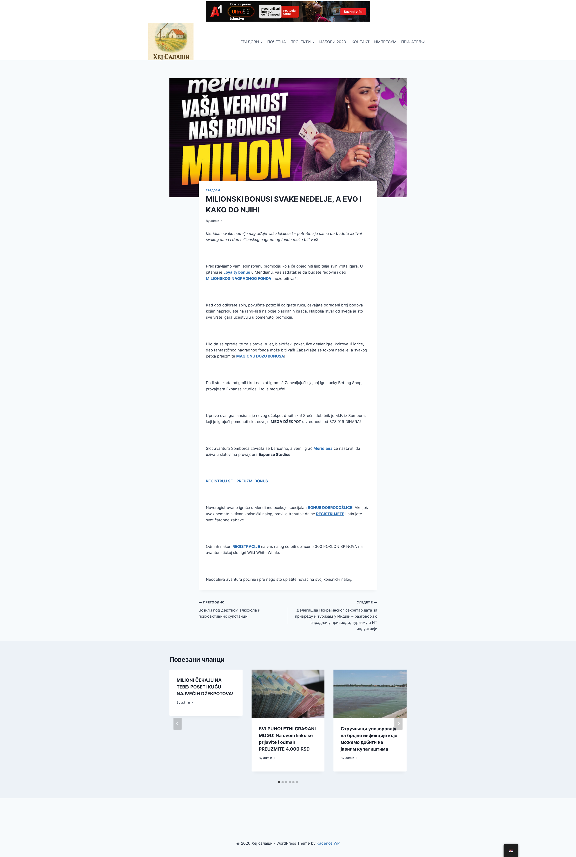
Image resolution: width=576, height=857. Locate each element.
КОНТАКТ (361, 42)
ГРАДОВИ (213, 190)
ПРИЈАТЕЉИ (413, 42)
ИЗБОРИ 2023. (333, 42)
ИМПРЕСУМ (385, 42)
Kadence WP (328, 843)
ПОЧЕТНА (276, 42)
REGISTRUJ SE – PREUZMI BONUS (237, 481)
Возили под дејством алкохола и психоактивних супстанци (229, 610)
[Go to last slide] (177, 724)
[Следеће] (398, 724)
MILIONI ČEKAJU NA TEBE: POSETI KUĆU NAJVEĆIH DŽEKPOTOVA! (205, 686)
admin (214, 221)
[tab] (279, 782)
